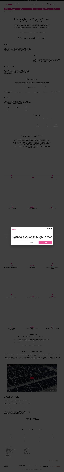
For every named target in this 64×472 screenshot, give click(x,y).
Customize (31, 242)
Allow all (45, 242)
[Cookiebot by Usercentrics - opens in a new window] (48, 229)
